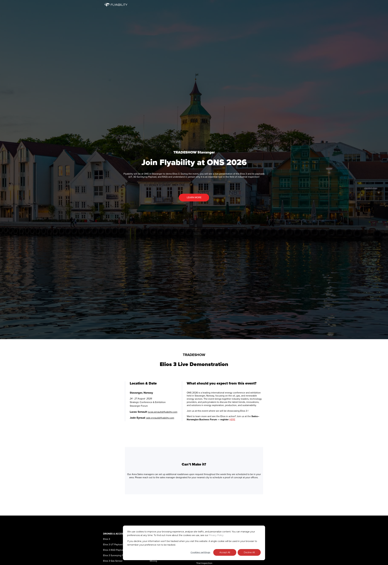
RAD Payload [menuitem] (113, 550)
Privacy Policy (216, 535)
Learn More (194, 197)
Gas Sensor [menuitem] (112, 560)
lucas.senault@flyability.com (162, 411)
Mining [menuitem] (153, 560)
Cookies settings (200, 552)
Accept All (224, 552)
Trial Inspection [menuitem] (204, 563)
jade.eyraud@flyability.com (160, 417)
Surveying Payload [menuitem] (116, 555)
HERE (232, 419)
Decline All (249, 552)
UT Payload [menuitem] (113, 544)
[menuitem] (106, 539)
